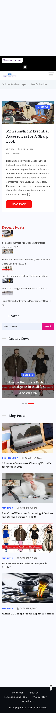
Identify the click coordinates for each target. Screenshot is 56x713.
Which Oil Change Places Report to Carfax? (24, 288)
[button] (23, 403)
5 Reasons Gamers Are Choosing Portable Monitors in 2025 (23, 245)
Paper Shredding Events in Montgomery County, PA (26, 303)
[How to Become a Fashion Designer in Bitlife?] (7, 268)
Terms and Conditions (15, 696)
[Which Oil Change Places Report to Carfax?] (7, 280)
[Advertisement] (28, 28)
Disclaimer (17, 692)
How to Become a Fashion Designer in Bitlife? (25, 276)
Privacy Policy (40, 696)
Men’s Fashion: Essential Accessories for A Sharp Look (27, 136)
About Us (34, 692)
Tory (11, 149)
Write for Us (28, 701)
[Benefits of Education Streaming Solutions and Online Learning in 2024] (7, 251)
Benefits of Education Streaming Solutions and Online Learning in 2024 (26, 261)
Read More (19, 204)
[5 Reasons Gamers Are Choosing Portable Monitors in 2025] (7, 233)
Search (48, 326)
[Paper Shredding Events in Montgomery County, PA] (7, 293)
